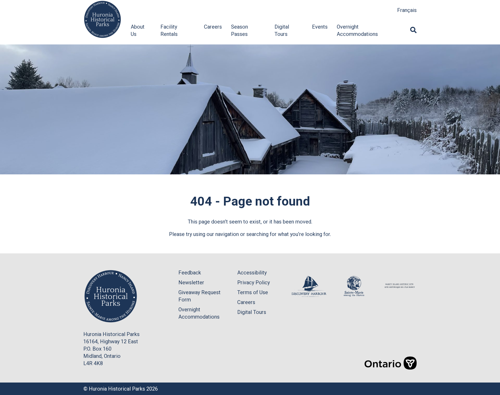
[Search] (413, 30)
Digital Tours (251, 312)
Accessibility (252, 272)
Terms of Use (252, 292)
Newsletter (191, 282)
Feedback (189, 272)
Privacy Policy (253, 282)
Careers (213, 27)
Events (320, 27)
